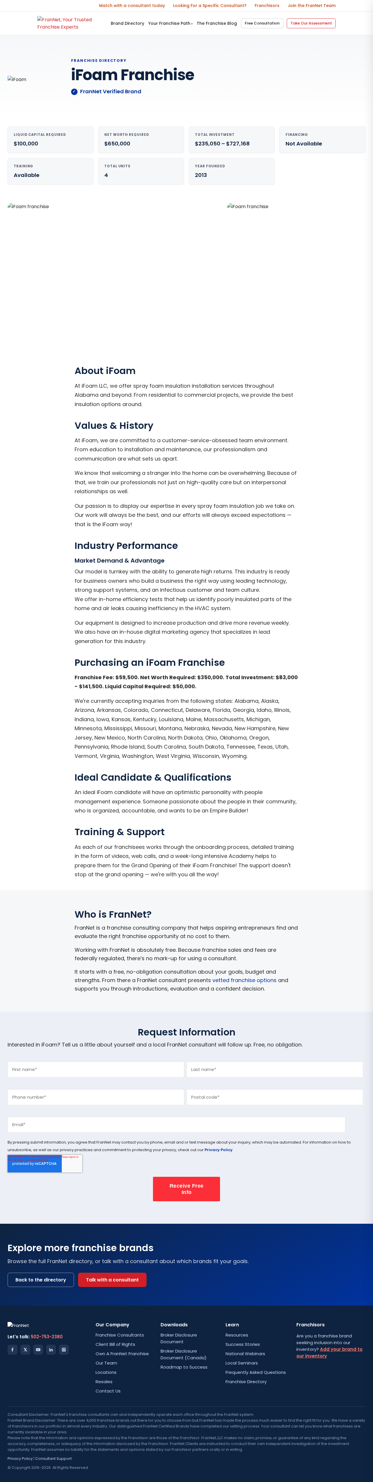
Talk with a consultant (112, 1279)
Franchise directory (98, 60)
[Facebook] (12, 1350)
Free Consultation (262, 23)
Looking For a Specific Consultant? (210, 5)
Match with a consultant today (132, 5)
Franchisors (267, 5)
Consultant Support (53, 1458)
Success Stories (243, 1344)
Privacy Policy (219, 1150)
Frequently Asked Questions (256, 1372)
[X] (25, 1350)
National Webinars (245, 1354)
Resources (237, 1335)
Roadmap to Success (184, 1367)
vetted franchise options (244, 980)
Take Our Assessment (311, 23)
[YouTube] (38, 1350)
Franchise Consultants (120, 1335)
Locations (106, 1372)
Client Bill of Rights (115, 1344)
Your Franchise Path (170, 23)
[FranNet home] (72, 23)
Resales (104, 1382)
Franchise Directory (246, 1382)
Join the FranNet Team (312, 5)
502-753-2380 (47, 1337)
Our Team (106, 1363)
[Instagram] (64, 1350)
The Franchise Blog (217, 23)
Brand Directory (127, 23)
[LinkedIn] (51, 1350)
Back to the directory (40, 1279)
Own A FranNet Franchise (122, 1354)
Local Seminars (242, 1363)
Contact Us (108, 1391)
